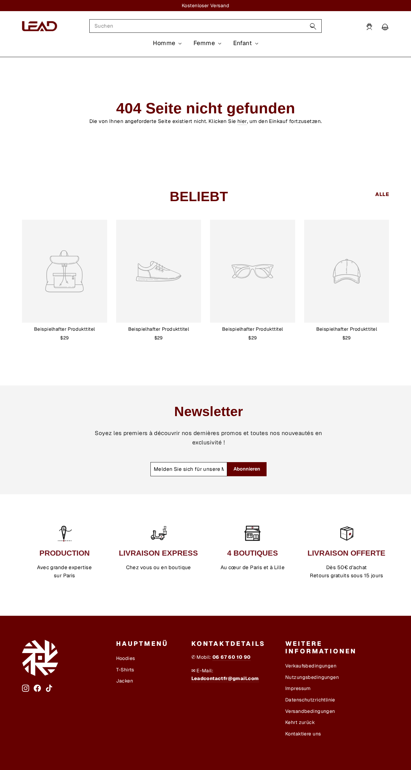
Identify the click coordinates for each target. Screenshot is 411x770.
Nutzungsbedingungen (312, 677)
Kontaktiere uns (303, 734)
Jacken (124, 681)
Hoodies (125, 658)
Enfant (243, 43)
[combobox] (205, 26)
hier (242, 121)
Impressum (298, 688)
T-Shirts (125, 670)
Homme (165, 43)
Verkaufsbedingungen (310, 666)
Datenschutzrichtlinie (310, 700)
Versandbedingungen (310, 711)
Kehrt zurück (300, 722)
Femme (205, 43)
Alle (382, 194)
